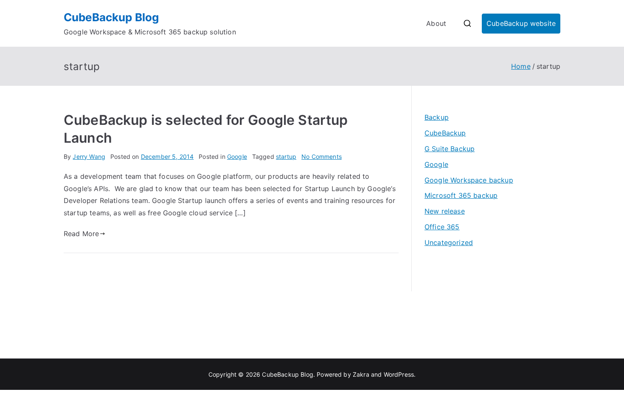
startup (286, 156)
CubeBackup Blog (111, 17)
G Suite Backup (449, 148)
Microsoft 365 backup (461, 195)
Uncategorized (448, 242)
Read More (81, 233)
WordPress (399, 374)
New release (444, 211)
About (436, 23)
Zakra (361, 374)
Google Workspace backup (468, 180)
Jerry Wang (89, 156)
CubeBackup (445, 133)
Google (237, 156)
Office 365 (442, 227)
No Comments (321, 156)
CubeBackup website (521, 23)
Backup (436, 117)
